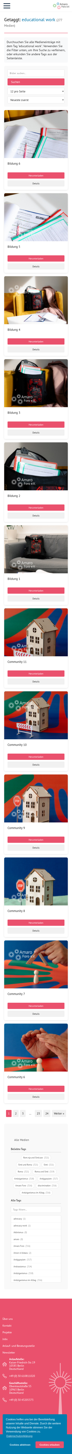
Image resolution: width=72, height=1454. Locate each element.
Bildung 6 (14, 163)
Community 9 (16, 828)
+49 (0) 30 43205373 (21, 1399)
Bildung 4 (14, 330)
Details (36, 183)
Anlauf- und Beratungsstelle (19, 1345)
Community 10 (17, 745)
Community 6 (16, 1077)
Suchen (15, 82)
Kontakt (7, 1325)
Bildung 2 (14, 496)
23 (38, 1113)
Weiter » (59, 1113)
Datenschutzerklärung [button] (19, 1436)
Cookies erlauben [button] (50, 1444)
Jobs (5, 1339)
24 (46, 1113)
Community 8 (16, 911)
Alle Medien (21, 1140)
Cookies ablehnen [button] (20, 1444)
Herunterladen (36, 175)
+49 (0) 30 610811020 (22, 1376)
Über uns (8, 1319)
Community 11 (17, 662)
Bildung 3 (14, 413)
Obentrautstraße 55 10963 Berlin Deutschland (20, 1387)
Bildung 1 (14, 579)
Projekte (7, 1332)
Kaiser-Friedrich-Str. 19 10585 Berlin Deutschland (22, 1364)
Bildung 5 (14, 247)
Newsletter (9, 1352)
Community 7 (16, 994)
